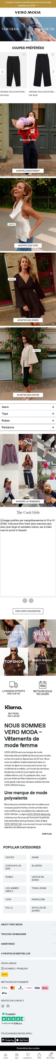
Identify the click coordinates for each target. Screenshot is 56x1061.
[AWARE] (42, 633)
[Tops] (28, 233)
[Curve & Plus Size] (42, 662)
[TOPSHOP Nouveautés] (14, 662)
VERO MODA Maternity (38, 814)
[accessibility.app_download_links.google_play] (8, 1042)
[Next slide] (53, 72)
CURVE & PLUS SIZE (13, 867)
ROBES (9, 877)
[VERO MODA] (28, 13)
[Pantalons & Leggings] (28, 429)
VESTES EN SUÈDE (38, 878)
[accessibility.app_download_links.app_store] (22, 1042)
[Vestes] (28, 382)
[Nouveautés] (28, 139)
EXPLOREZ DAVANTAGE (28, 611)
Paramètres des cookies (28, 1048)
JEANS (35, 857)
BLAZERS (37, 865)
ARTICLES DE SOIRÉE (39, 909)
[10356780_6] (28, 196)
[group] (13, 75)
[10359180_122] (28, 345)
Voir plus (47, 834)
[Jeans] (28, 406)
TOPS (8, 899)
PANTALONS (38, 899)
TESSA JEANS (39, 888)
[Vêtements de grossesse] (14, 633)
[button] (13, 70)
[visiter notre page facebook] (2, 1006)
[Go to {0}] (28, 29)
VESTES (9, 857)
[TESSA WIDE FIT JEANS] (28, 470)
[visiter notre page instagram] (7, 1006)
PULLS (9, 907)
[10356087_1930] (28, 271)
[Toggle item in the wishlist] (24, 54)
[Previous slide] (2, 72)
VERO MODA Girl (13, 824)
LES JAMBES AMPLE (12, 889)
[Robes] (28, 307)
